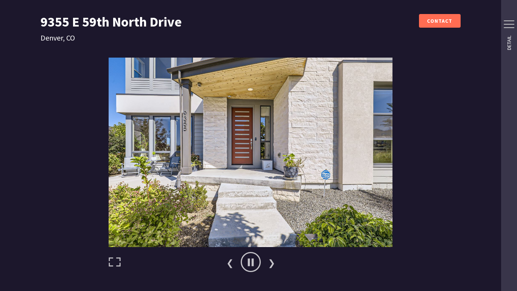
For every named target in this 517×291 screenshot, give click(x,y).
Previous (229, 262)
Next (271, 262)
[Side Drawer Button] (509, 24)
